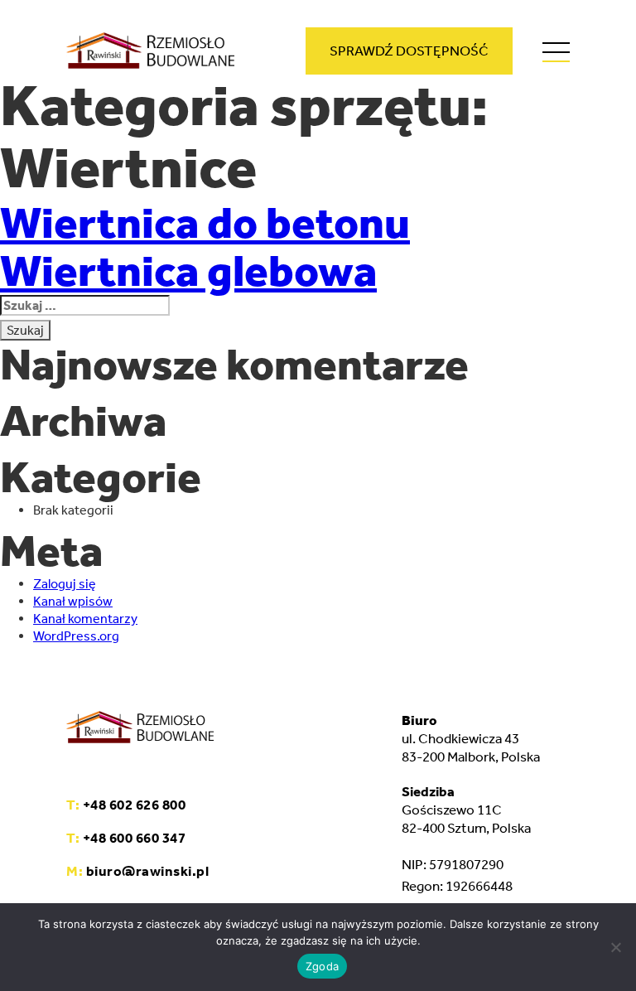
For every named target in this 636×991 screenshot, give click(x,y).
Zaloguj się (64, 584)
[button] (556, 58)
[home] (150, 53)
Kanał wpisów (73, 601)
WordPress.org (76, 636)
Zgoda (322, 966)
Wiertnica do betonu (205, 222)
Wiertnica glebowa (188, 270)
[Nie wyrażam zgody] (615, 947)
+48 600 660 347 (126, 837)
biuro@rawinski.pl (137, 871)
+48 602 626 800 (126, 804)
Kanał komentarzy (85, 618)
